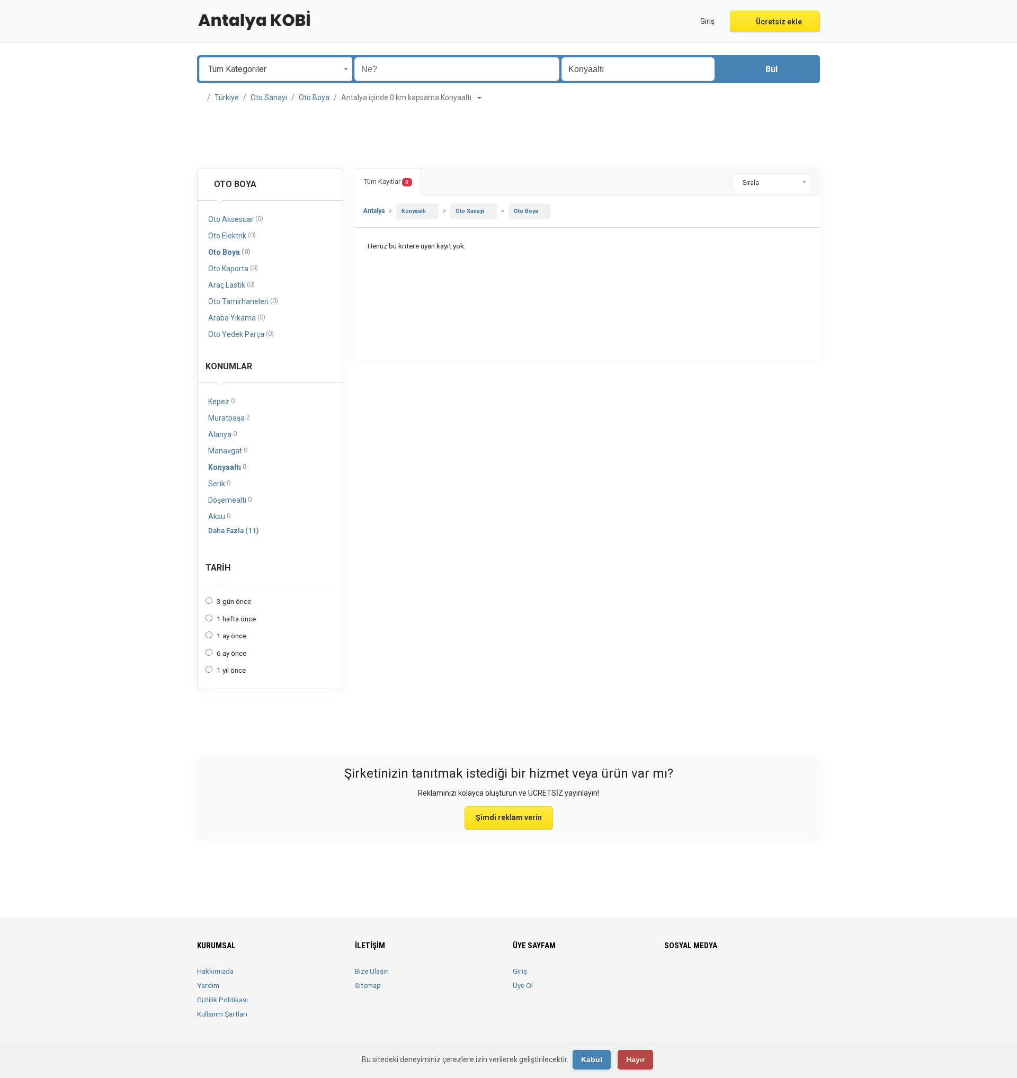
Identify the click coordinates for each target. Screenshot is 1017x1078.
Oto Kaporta (233, 268)
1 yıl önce (231, 670)
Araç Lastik (231, 284)
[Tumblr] (759, 977)
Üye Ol (523, 985)
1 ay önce (231, 635)
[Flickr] (774, 977)
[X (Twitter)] (685, 977)
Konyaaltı (227, 466)
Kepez (221, 401)
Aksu (219, 516)
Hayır (635, 1059)
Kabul (591, 1059)
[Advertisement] (508, 135)
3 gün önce (234, 601)
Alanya (222, 434)
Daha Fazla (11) (233, 530)
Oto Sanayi (269, 97)
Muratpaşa (229, 417)
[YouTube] (745, 977)
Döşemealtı (230, 499)
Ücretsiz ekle (778, 21)
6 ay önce (231, 653)
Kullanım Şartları (222, 1014)
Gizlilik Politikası (222, 999)
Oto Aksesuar (235, 219)
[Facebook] (670, 977)
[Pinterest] (730, 977)
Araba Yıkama (236, 317)
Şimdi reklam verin (509, 817)
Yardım (208, 985)
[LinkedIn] (715, 977)
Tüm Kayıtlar (386, 181)
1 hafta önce (236, 618)
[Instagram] (700, 977)
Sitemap (368, 985)
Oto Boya (314, 97)
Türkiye (227, 97)
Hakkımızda (215, 971)
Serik (219, 483)
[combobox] (275, 69)
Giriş (520, 971)
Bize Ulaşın (372, 971)
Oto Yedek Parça (241, 333)
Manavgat (227, 450)
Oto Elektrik (232, 235)
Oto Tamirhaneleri (243, 301)
